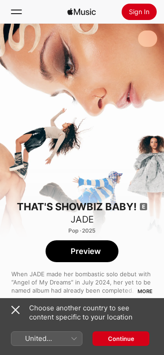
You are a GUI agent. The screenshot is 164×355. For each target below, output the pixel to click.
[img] (81, 12)
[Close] (15, 310)
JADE (82, 219)
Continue (121, 338)
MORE (145, 291)
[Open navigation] (16, 12)
